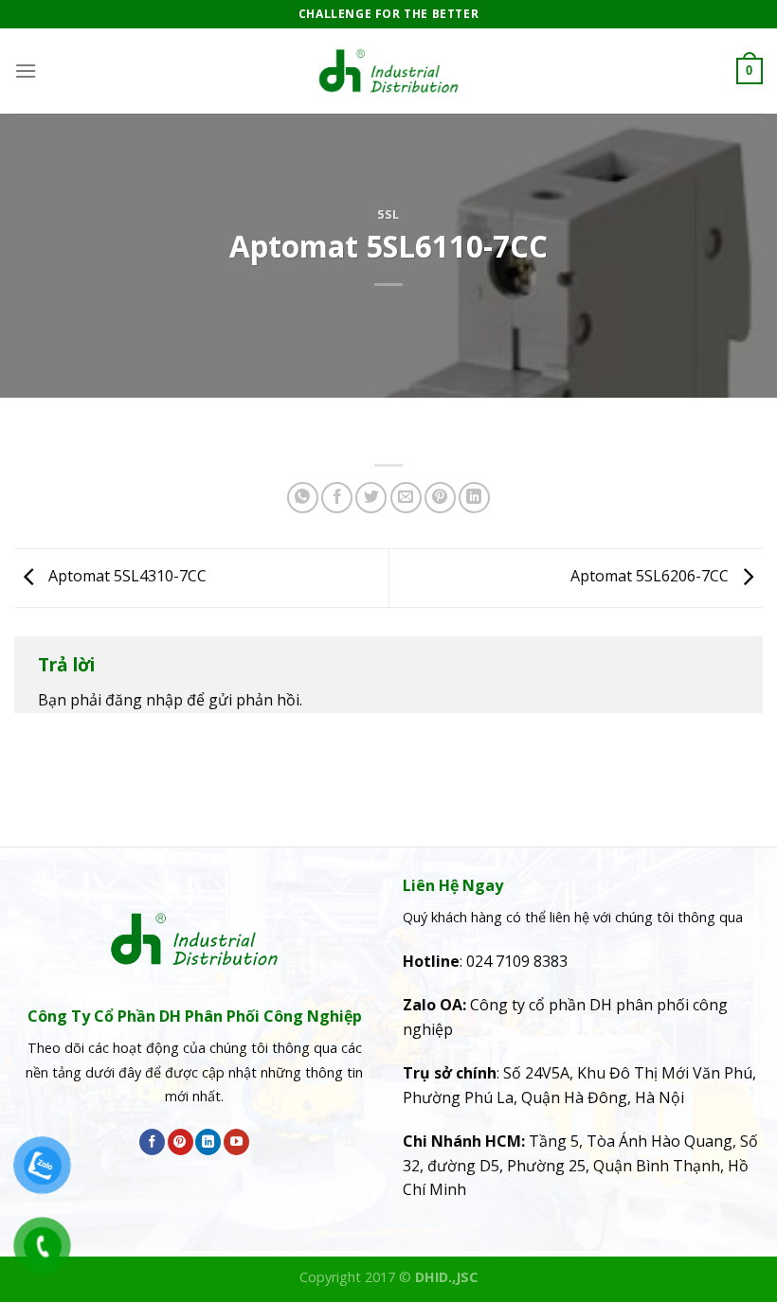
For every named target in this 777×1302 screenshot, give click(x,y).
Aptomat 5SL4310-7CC (126, 576)
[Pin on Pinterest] (440, 497)
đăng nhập (144, 699)
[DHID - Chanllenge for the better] (388, 71)
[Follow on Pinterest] (180, 1142)
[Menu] (25, 70)
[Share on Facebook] (336, 497)
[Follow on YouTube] (236, 1142)
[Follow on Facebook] (152, 1142)
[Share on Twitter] (371, 497)
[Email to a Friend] (406, 497)
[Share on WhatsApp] (302, 497)
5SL (388, 214)
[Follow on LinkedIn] (208, 1142)
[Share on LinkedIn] (474, 497)
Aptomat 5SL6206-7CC (651, 576)
